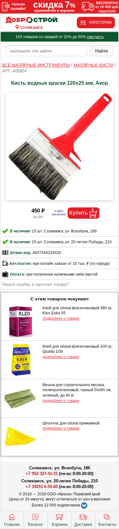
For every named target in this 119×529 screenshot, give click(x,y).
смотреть (95, 37)
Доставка (83, 524)
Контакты (107, 524)
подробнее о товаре (61, 318)
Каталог (35, 524)
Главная (12, 524)
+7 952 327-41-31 (42, 473)
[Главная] (31, 20)
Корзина (59, 524)
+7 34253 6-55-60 (42, 486)
